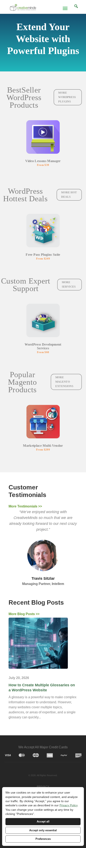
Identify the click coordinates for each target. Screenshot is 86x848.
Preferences (43, 838)
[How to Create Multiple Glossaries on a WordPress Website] (43, 644)
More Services (69, 284)
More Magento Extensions (64, 382)
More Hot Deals (69, 194)
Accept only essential (43, 830)
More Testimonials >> (25, 506)
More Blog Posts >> (24, 614)
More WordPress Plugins (67, 97)
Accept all (43, 821)
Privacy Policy (68, 805)
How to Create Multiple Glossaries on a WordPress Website (42, 687)
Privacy (43, 786)
